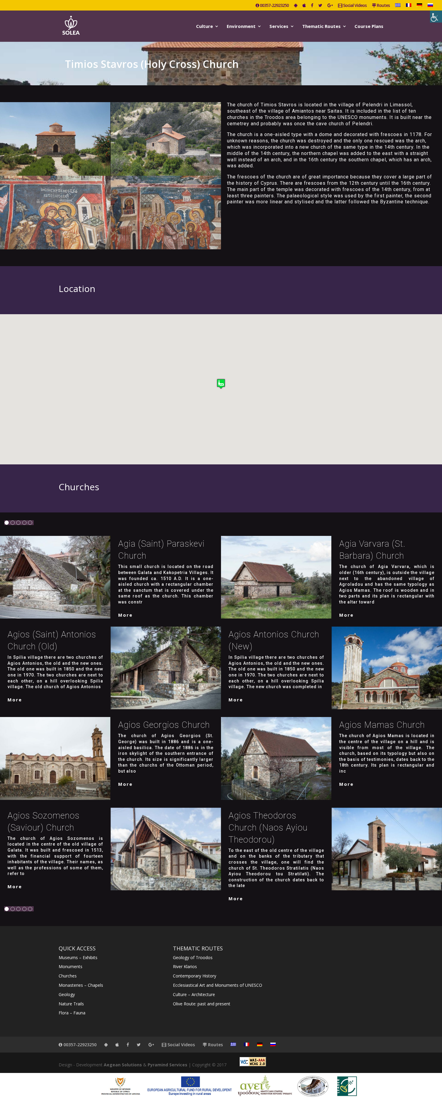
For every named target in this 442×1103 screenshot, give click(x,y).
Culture (204, 26)
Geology (67, 994)
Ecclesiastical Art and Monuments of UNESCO (217, 985)
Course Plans (369, 26)
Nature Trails (71, 1004)
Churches (68, 976)
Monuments (70, 966)
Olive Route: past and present (201, 1004)
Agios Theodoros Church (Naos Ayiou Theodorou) (268, 827)
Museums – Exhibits (78, 957)
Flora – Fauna (72, 1013)
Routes (383, 5)
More (125, 615)
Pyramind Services (167, 1065)
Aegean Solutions (123, 1065)
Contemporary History (194, 976)
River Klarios (185, 966)
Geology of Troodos (193, 957)
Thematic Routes (321, 26)
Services (278, 26)
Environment (241, 26)
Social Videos (354, 5)
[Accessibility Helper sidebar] (436, 17)
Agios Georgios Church (164, 725)
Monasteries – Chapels (81, 985)
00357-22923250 (274, 5)
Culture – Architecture (194, 994)
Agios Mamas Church (382, 725)
